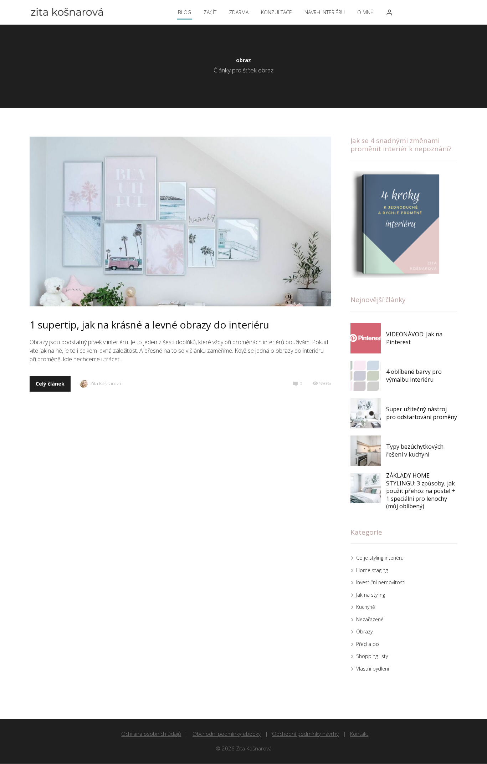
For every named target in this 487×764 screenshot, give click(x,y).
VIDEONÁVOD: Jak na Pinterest (414, 338)
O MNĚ (365, 12)
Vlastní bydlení (372, 668)
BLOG (184, 12)
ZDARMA (238, 12)
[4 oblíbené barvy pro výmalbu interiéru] (365, 376)
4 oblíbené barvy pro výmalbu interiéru (414, 375)
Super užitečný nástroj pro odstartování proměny (421, 413)
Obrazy (364, 631)
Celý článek (50, 383)
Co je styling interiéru (380, 557)
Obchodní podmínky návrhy (305, 733)
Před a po (367, 644)
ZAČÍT (210, 12)
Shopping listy (372, 656)
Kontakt (359, 733)
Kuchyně (365, 606)
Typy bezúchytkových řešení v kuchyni (415, 450)
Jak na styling (370, 594)
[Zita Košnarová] (67, 12)
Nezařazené (370, 619)
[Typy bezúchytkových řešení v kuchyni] (365, 451)
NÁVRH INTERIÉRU (324, 12)
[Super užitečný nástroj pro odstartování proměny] (365, 413)
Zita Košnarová (105, 383)
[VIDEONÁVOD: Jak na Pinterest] (365, 338)
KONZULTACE (276, 12)
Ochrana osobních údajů (151, 733)
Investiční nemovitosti (380, 582)
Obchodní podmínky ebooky (227, 733)
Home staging (372, 570)
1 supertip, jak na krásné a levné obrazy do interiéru (149, 324)
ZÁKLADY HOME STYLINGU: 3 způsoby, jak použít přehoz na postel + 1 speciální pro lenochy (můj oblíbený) (420, 491)
